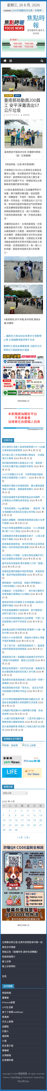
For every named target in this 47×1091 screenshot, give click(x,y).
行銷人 (5, 1031)
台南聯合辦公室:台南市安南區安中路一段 (22, 942)
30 (16, 829)
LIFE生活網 (7, 1007)
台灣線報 (6, 1055)
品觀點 (5, 1026)
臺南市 (17, 95)
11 (28, 815)
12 (34, 815)
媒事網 (5, 1016)
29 (10, 829)
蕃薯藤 (5, 997)
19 (34, 820)
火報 (4, 1040)
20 (40, 820)
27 (40, 825)
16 (16, 820)
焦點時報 (36, 21)
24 (22, 825)
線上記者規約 (8, 966)
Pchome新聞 (8, 1002)
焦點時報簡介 (8, 956)
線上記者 (6, 961)
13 (40, 815)
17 (22, 820)
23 (16, 825)
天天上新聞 (7, 1021)
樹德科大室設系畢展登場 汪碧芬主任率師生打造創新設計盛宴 (22, 347)
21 (4, 825)
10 (22, 815)
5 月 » (27, 837)
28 (4, 829)
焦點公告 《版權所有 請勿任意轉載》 (20, 951)
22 (10, 825)
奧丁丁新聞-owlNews (12, 1012)
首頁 (4, 976)
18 (28, 820)
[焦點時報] (5, 61)
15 (10, 820)
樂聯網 (5, 1050)
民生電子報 (7, 1045)
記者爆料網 (7, 1060)
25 (28, 825)
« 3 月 (20, 837)
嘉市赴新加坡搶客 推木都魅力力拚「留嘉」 (23, 563)
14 (4, 820)
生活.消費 (8, 95)
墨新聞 (5, 1036)
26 (34, 825)
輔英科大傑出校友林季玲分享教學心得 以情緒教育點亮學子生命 (22, 337)
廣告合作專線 (8, 947)
